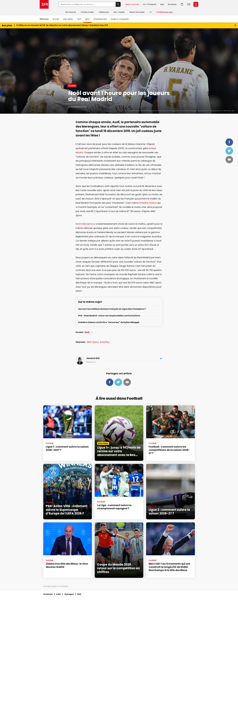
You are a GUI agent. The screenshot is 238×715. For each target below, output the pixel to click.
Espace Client (196, 4)
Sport (87, 19)
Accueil (56, 19)
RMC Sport (92, 342)
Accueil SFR (44, 4)
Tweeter (229, 151)
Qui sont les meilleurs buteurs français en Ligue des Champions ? (112, 309)
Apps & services (132, 4)
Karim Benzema (84, 223)
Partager (229, 142)
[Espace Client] (195, 4)
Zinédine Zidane (148, 202)
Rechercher (118, 4)
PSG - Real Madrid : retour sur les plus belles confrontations (109, 316)
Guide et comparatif (120, 19)
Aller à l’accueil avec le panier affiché (181, 4)
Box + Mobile (119, 12)
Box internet (70, 12)
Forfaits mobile (87, 12)
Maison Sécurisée (136, 12)
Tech (79, 19)
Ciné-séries (68, 19)
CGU (58, 594)
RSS (79, 594)
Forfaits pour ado (165, 12)
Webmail (188, 4)
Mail (229, 159)
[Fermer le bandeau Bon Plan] (235, 25)
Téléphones (104, 12)
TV (150, 12)
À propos (69, 594)
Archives (48, 594)
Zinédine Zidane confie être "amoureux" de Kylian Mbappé (108, 322)
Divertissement (100, 19)
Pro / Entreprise (149, 4)
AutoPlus (104, 342)
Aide (162, 4)
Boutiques (172, 4)
